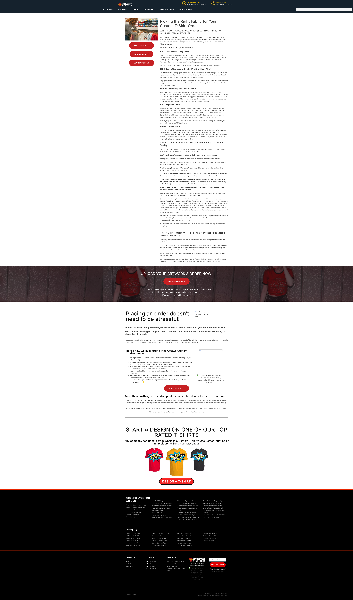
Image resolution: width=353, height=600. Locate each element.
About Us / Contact (185, 9)
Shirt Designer (122, 9)
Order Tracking (149, 9)
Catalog (135, 9)
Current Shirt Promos (167, 9)
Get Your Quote (108, 9)
